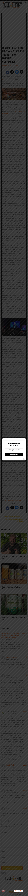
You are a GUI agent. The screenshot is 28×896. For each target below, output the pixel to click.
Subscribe (14, 454)
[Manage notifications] (3, 891)
